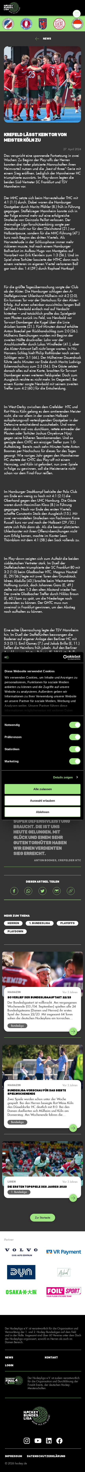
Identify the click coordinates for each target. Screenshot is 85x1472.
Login (9, 1365)
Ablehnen (42, 812)
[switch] (74, 737)
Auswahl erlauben (42, 800)
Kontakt (51, 1357)
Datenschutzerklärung (46, 1456)
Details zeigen (63, 777)
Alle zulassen (42, 789)
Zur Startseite (42, 1217)
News (9, 1357)
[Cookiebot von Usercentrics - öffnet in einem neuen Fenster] (63, 657)
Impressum (13, 1456)
